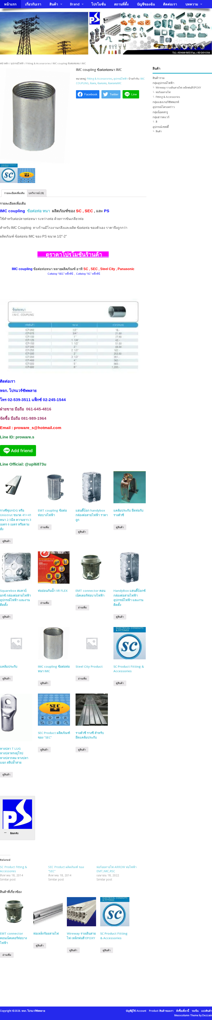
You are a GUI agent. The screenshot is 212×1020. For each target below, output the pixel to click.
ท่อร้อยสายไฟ (163, 92)
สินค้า (53, 4)
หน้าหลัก (4, 63)
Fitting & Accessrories (38, 63)
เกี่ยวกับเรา (33, 4)
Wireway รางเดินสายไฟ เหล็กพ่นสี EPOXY (178, 87)
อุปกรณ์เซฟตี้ (161, 127)
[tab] (14, 193)
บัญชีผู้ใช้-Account (136, 1011)
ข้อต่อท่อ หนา (38, 211)
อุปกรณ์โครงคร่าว (164, 107)
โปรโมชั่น (98, 4)
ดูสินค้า (6, 541)
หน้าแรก (10, 4)
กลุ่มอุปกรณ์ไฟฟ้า (163, 83)
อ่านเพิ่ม (44, 527)
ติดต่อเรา (170, 4)
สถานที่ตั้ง (121, 4)
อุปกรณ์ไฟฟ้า (17, 63)
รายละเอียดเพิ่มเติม (14, 193)
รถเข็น (195, 1011)
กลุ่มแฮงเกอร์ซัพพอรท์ (166, 102)
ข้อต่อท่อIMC (115, 83)
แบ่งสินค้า (206, 1011)
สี (156, 122)
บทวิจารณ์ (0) (36, 193)
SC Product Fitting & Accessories (13, 869)
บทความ (192, 4)
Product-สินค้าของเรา (161, 1011)
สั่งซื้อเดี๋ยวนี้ (182, 1011)
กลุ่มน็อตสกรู (160, 112)
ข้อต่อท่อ (102, 83)
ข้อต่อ (93, 83)
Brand (75, 4)
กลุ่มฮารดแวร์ (161, 117)
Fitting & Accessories (168, 97)
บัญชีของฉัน (146, 4)
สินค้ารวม (159, 78)
